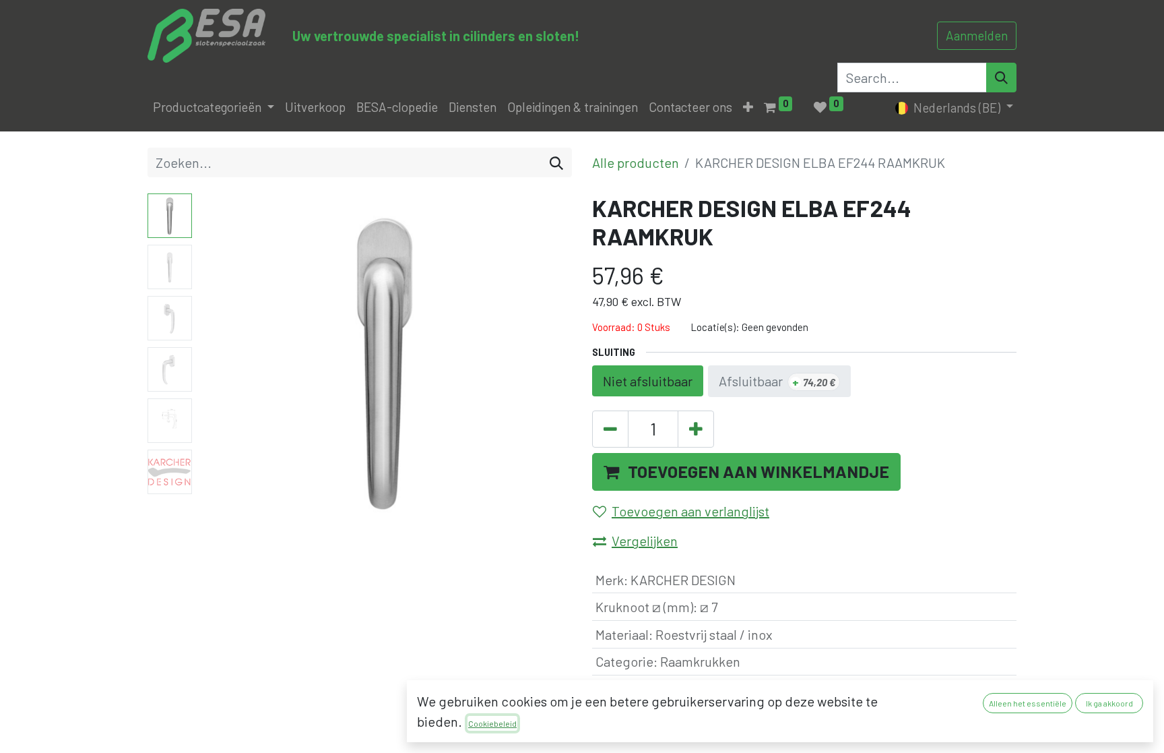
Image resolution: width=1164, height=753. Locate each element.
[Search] (1001, 77)
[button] (748, 107)
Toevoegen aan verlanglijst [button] (690, 511)
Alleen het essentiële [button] (1027, 703)
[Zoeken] (556, 162)
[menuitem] (315, 107)
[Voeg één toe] (696, 429)
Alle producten (635, 162)
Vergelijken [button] (645, 541)
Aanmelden (977, 35)
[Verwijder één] (610, 429)
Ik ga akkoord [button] (1109, 703)
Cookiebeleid (492, 723)
